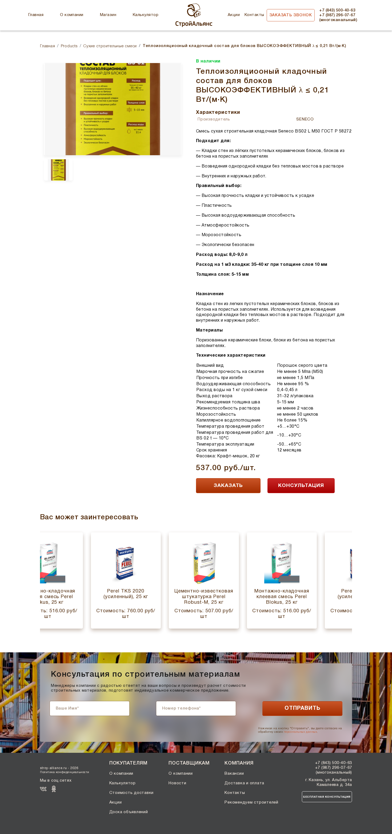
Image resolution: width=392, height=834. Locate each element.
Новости (177, 783)
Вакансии (234, 773)
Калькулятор (145, 15)
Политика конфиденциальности (64, 772)
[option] (112, 109)
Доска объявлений (128, 812)
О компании (71, 15)
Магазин (108, 15)
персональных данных (300, 732)
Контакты (254, 15)
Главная (35, 15)
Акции (234, 15)
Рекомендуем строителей (251, 802)
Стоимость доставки (131, 793)
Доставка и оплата (244, 783)
